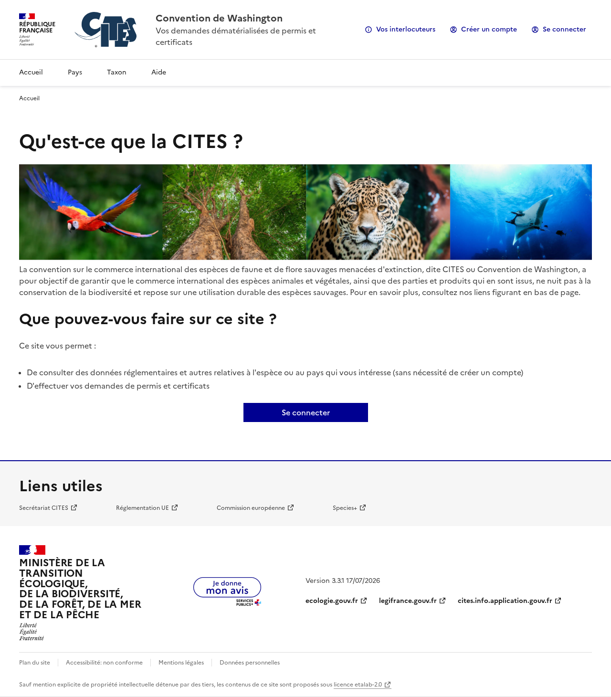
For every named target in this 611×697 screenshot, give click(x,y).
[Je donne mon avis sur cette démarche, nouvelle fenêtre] (227, 603)
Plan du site (34, 662)
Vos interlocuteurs (405, 29)
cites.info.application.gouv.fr (505, 601)
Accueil (31, 72)
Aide (158, 72)
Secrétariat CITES (43, 508)
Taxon (116, 72)
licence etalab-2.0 (358, 684)
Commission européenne (251, 508)
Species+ (345, 508)
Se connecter (564, 29)
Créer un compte (489, 29)
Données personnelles (250, 662)
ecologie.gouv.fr (332, 601)
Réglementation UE (142, 508)
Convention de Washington (219, 18)
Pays (75, 72)
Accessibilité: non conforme (104, 662)
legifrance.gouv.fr (408, 601)
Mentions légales (181, 662)
